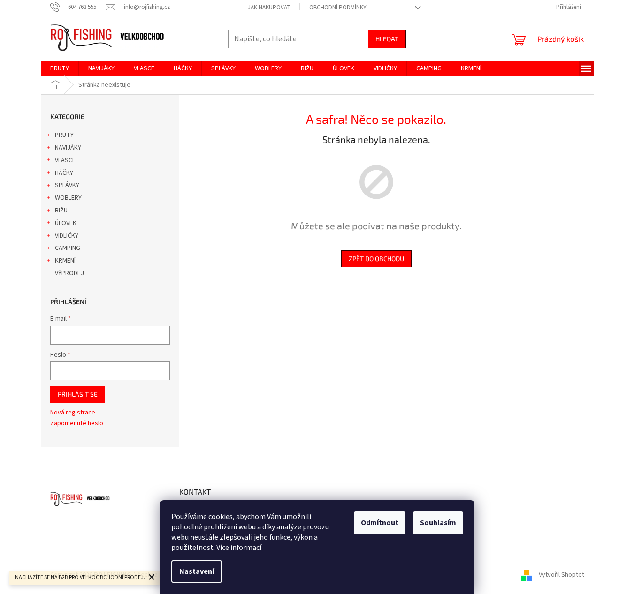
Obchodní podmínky (338, 7)
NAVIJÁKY (68, 147)
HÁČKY (64, 173)
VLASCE (65, 160)
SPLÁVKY (67, 185)
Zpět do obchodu (376, 259)
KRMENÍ (65, 260)
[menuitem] (59, 68)
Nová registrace (72, 412)
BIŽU (61, 210)
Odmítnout (379, 523)
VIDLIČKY (66, 236)
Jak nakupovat (269, 7)
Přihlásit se (78, 394)
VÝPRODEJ (69, 273)
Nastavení (196, 571)
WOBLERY (68, 198)
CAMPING (67, 248)
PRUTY (64, 135)
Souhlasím (438, 523)
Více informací (238, 547)
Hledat (386, 39)
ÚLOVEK (65, 223)
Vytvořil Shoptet (561, 574)
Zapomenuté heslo (76, 423)
